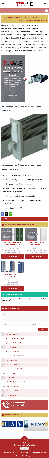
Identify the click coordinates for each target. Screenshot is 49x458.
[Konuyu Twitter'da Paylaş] (6, 214)
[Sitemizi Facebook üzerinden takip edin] (21, 448)
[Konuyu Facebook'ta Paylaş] (2, 214)
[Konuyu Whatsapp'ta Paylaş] (10, 214)
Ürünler (29, 20)
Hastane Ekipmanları (40, 20)
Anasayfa (22, 20)
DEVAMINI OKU (12, 257)
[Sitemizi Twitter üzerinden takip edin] (24, 448)
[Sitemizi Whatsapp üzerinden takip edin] (27, 448)
